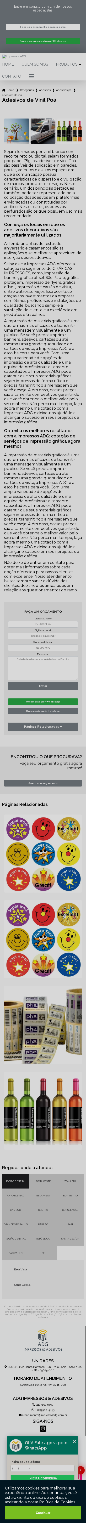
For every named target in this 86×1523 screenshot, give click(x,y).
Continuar (43, 1513)
